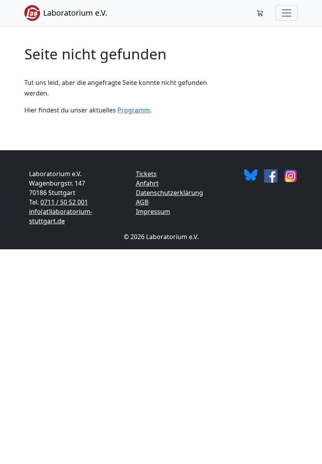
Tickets (146, 173)
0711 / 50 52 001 (64, 202)
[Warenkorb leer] (260, 13)
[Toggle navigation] (287, 13)
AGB (142, 202)
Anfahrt (147, 183)
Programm (133, 110)
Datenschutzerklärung (169, 192)
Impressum (153, 211)
